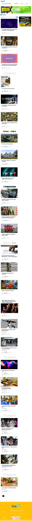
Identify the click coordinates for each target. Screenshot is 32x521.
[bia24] (3, 1)
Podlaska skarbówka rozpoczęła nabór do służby (9, 200)
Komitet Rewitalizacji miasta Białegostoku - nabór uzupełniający (9, 256)
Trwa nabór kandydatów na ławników (8, 274)
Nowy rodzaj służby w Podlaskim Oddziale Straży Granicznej (9, 217)
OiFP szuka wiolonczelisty (7, 143)
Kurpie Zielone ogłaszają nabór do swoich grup (9, 106)
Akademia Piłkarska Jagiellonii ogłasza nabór (8, 235)
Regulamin (14, 510)
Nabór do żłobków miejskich (8, 290)
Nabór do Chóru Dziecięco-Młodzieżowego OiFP (7, 429)
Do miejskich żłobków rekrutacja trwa (9, 406)
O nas (11, 510)
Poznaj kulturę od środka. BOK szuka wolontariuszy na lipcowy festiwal (9, 65)
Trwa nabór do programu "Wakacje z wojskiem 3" (9, 47)
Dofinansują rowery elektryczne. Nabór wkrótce (9, 330)
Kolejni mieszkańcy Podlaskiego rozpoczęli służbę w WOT (9, 466)
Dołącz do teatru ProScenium (8, 370)
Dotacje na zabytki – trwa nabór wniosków (9, 161)
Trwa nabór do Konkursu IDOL (8, 88)
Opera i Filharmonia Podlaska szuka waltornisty (9, 123)
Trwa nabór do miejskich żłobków (9, 487)
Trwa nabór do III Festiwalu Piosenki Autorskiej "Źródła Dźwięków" (9, 30)
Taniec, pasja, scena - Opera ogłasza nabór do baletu (8, 178)
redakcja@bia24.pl (7, 32)
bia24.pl (24, 513)
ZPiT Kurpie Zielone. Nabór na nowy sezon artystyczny (9, 348)
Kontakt (20, 510)
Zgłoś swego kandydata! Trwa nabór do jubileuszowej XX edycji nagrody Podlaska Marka (9, 301)
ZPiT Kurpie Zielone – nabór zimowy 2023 (9, 447)
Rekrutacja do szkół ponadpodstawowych (6, 388)
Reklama (17, 510)
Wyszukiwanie (3, 14)
